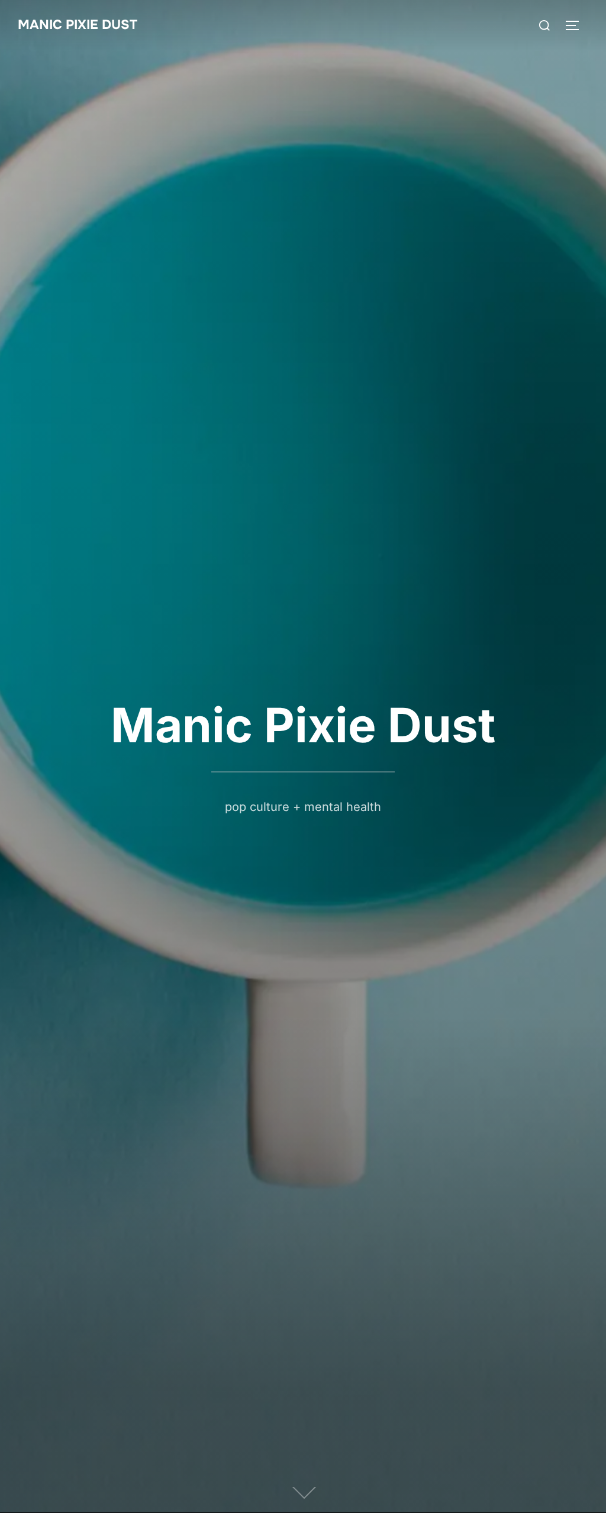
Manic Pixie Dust (77, 25)
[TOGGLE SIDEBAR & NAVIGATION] (576, 25)
